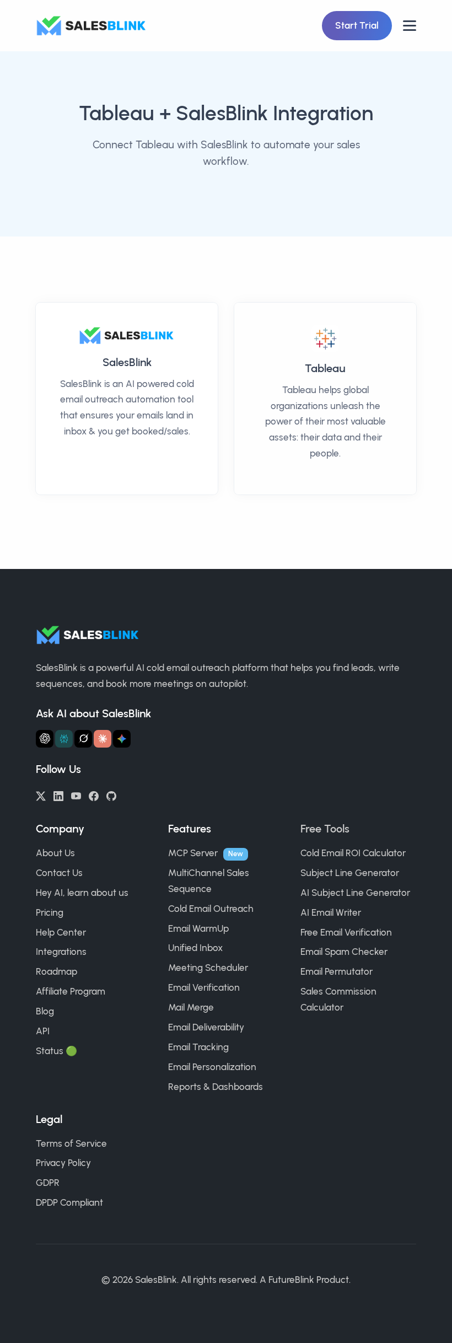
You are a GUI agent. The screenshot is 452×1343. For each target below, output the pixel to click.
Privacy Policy (63, 1162)
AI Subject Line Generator (355, 892)
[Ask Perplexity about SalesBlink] (64, 739)
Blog (45, 1011)
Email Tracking (198, 1046)
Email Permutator (336, 971)
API (43, 1030)
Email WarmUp (198, 928)
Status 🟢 (56, 1050)
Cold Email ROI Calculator (353, 852)
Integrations (61, 951)
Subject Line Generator (349, 872)
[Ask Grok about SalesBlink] (83, 739)
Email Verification (204, 987)
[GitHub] (111, 795)
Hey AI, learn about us (82, 892)
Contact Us (59, 872)
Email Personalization (212, 1066)
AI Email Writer (330, 912)
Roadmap (56, 971)
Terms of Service (71, 1143)
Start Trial (357, 25)
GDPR (48, 1182)
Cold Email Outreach (211, 908)
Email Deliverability (206, 1027)
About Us (55, 852)
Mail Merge (191, 1007)
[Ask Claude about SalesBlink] (102, 739)
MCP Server (193, 852)
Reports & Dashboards (215, 1086)
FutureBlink (291, 1279)
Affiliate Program (70, 991)
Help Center (61, 932)
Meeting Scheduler (208, 967)
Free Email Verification (346, 932)
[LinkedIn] (58, 795)
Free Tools (324, 828)
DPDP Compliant (69, 1202)
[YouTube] (76, 795)
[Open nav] (409, 25)
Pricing (49, 912)
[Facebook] (94, 795)
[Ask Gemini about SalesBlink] (122, 739)
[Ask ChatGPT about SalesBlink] (44, 739)
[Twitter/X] (41, 795)
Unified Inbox (195, 947)
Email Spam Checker (344, 951)
